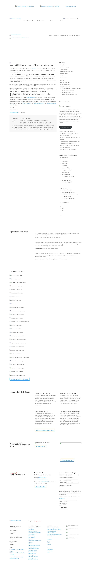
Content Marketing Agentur (35, 532)
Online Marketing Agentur (34, 526)
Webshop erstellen (66, 174)
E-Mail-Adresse (62, 480)
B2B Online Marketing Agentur (68, 192)
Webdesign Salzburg (33, 559)
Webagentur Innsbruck (67, 170)
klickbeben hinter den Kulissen (67, 71)
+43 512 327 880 (30, 6)
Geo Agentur (31, 529)
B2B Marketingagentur (52, 526)
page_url (61, 503)
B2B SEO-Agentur (51, 532)
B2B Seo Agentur (67, 196)
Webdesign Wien (32, 558)
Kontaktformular (46, 481)
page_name (61, 501)
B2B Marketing (40, 20)
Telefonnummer (62, 482)
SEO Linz (30, 543)
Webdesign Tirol (32, 553)
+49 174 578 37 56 (55, 6)
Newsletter (61, 491)
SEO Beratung (32, 536)
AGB (48, 552)
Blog (63, 210)
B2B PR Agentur (50, 536)
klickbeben (34, 68)
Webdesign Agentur (66, 180)
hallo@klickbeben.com (71, 6)
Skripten (62, 80)
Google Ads (64, 165)
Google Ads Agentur (33, 531)
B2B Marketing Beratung (67, 190)
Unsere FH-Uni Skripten (65, 86)
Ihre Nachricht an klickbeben (65, 485)
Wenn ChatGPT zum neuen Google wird (68, 149)
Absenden (63, 508)
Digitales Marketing (64, 67)
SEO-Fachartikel (63, 78)
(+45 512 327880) (26, 103)
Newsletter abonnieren (65, 127)
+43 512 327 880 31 (42, 477)
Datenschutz (62, 497)
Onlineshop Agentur (33, 547)
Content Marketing (14, 112)
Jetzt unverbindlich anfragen (19, 379)
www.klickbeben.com (14, 558)
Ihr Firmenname (62, 475)
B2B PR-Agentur (65, 202)
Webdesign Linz (32, 555)
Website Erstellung (51, 531)
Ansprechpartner (63, 477)
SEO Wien (31, 539)
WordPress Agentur (68, 182)
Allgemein (62, 64)
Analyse (63, 159)
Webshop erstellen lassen (34, 545)
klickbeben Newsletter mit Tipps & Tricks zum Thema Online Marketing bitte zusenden (70, 493)
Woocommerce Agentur (69, 176)
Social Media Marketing (65, 82)
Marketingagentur (67, 460)
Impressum (50, 547)
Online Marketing (27, 20)
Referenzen (62, 75)
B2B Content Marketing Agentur (71, 194)
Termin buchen (40, 486)
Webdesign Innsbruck (33, 556)
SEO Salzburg (32, 537)
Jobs (63, 208)
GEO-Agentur (65, 161)
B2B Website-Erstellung (69, 198)
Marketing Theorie (64, 73)
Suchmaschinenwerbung (65, 84)
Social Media (64, 163)
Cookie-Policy (50, 551)
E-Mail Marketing (63, 69)
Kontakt (61, 20)
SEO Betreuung (65, 172)
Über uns (52, 20)
